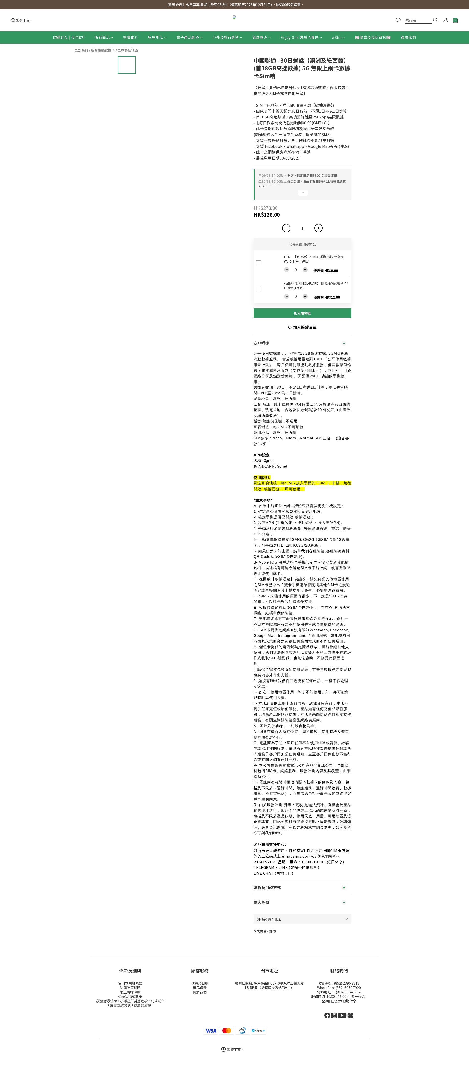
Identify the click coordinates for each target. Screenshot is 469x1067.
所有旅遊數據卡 (103, 50)
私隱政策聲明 (130, 987)
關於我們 (200, 992)
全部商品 (81, 50)
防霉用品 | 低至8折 (69, 37)
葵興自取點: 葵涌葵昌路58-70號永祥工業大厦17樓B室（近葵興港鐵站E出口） (269, 985)
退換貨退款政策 (130, 996)
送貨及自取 (199, 983)
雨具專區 (259, 37)
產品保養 (200, 987)
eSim (336, 37)
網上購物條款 (130, 992)
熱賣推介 (130, 37)
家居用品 (155, 37)
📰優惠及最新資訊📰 (373, 37)
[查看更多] (302, 195)
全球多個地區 (127, 50)
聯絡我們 (408, 37)
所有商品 (102, 37)
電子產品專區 (187, 37)
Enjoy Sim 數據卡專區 (300, 37)
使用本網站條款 (130, 983)
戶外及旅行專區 (226, 37)
